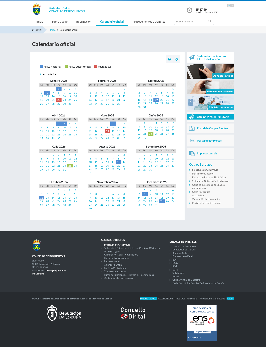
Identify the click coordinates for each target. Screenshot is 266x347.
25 (75, 99)
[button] (230, 5)
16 (64, 96)
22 (58, 99)
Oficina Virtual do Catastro (186, 279)
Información (83, 21)
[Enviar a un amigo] (176, 59)
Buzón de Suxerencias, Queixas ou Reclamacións (129, 274)
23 (64, 99)
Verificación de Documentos (118, 278)
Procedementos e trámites (148, 21)
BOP (174, 259)
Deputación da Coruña (184, 249)
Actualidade (198, 195)
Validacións (178, 273)
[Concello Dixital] (133, 316)
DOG (175, 262)
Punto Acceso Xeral (182, 256)
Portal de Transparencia (116, 258)
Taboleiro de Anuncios (115, 271)
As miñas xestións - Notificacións (121, 254)
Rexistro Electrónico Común (206, 203)
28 (53, 103)
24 (69, 99)
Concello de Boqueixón (184, 246)
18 (75, 96)
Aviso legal (193, 298)
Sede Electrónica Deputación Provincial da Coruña (198, 283)
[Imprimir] (169, 59)
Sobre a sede (59, 21)
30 (64, 103)
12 (41, 96)
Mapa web (180, 298)
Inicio (39, 21)
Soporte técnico (148, 298)
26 (41, 103)
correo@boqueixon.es (55, 270)
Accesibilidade (165, 298)
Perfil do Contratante (115, 268)
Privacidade (206, 298)
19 (41, 99)
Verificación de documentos (206, 199)
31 (69, 103)
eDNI (175, 269)
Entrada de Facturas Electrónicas (209, 177)
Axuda (230, 298)
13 (47, 96)
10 (69, 92)
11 (75, 92)
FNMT (175, 276)
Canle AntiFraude (201, 191)
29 (58, 103)
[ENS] (202, 326)
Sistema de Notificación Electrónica (210, 181)
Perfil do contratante (203, 173)
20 (47, 99)
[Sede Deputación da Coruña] (64, 316)
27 (47, 103)
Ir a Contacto (38, 273)
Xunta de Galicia (180, 253)
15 (58, 96)
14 (53, 96)
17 (69, 96)
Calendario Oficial (113, 264)
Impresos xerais (112, 261)
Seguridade (219, 298)
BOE (174, 266)
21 (53, 99)
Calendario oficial (112, 21)
